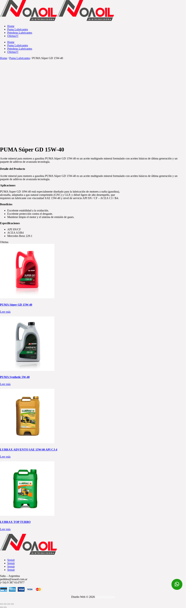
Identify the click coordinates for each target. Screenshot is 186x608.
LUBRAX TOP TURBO (15, 521)
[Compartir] (8, 604)
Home (3, 58)
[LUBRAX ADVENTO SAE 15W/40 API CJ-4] (27, 442)
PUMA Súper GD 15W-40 (16, 304)
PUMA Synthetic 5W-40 (15, 377)
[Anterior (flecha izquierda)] (1, 607)
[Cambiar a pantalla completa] (5, 604)
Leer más (5, 311)
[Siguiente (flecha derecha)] (5, 607)
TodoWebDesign (105, 596)
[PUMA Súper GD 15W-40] (27, 297)
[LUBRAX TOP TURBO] (27, 514)
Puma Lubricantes (19, 58)
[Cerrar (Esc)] (12, 604)
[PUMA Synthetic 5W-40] (27, 369)
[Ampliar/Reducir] (1, 604)
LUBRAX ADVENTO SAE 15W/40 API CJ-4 (28, 449)
